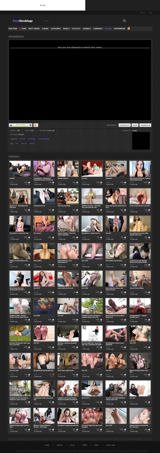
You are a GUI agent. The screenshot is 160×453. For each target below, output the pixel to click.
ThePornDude (119, 29)
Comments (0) (145, 125)
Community (98, 29)
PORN (22, 29)
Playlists (76, 29)
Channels (87, 29)
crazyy (134, 130)
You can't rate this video (11, 125)
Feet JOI (22, 139)
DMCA (97, 445)
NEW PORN (13, 29)
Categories (56, 29)
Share (135, 125)
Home (47, 445)
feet (17, 143)
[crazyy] (141, 141)
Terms (84, 445)
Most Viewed (34, 29)
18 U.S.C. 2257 (110, 445)
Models (66, 29)
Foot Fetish (31, 139)
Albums (45, 29)
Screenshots (125, 125)
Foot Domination (44, 139)
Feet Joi (23, 143)
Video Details (112, 125)
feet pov (32, 143)
